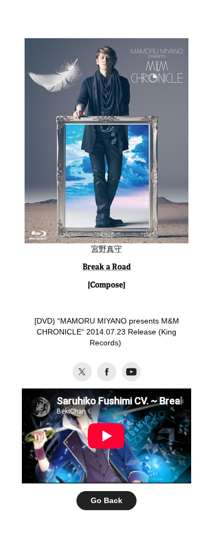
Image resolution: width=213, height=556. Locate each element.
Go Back (106, 500)
